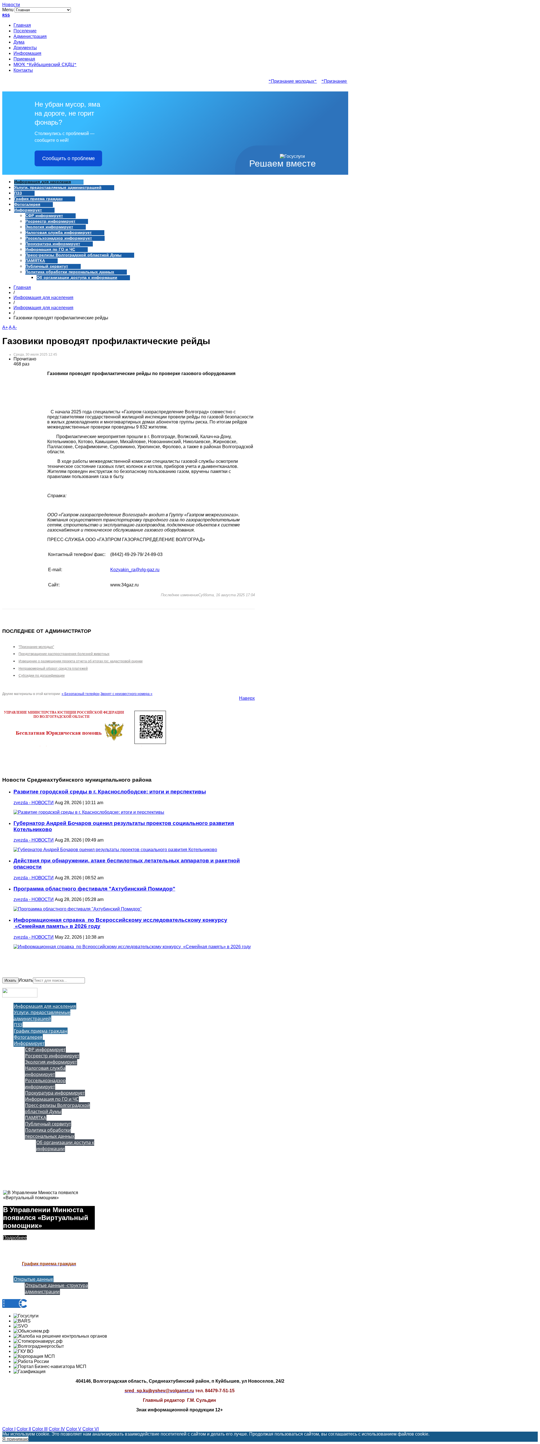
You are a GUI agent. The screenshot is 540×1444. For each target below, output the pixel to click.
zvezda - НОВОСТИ (34, 802)
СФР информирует (44, 215)
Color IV (57, 1429)
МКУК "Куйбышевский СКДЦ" (45, 65)
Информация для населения (42, 182)
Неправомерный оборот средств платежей (53, 669)
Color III (40, 1429)
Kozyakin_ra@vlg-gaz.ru (134, 569)
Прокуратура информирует (52, 243)
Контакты (23, 70)
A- (14, 327)
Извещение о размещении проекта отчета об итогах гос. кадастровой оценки (81, 661)
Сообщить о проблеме (68, 158)
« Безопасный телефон (81, 694)
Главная (22, 25)
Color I (8, 1429)
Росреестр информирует (50, 221)
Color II (24, 1429)
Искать (10, 980)
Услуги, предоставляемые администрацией (58, 187)
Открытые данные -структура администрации (56, 1288)
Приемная (24, 59)
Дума (19, 42)
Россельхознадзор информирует (58, 238)
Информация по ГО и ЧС (50, 249)
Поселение (25, 31)
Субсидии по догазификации (42, 676)
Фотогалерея (27, 204)
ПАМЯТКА (35, 260)
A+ (5, 327)
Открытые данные (33, 1279)
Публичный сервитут (46, 266)
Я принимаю (15, 1439)
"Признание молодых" (284, 81)
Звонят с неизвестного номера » (126, 694)
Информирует (28, 210)
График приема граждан (38, 198)
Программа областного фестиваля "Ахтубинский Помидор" (94, 889)
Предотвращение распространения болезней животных (64, 654)
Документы (25, 48)
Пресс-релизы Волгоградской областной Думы (73, 255)
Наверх (247, 698)
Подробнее (15, 1237)
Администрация (30, 37)
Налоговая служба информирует (58, 232)
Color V (73, 1429)
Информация (27, 54)
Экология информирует (49, 227)
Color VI (90, 1429)
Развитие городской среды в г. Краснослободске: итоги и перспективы (110, 792)
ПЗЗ (18, 193)
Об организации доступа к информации (77, 277)
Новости (11, 4)
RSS (6, 15)
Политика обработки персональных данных (69, 272)
